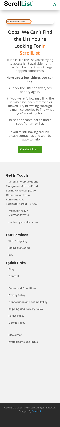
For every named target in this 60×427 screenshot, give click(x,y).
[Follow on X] (30, 420)
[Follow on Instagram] (36, 420)
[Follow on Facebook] (23, 420)
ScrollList (36, 411)
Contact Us (28, 149)
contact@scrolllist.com (23, 222)
